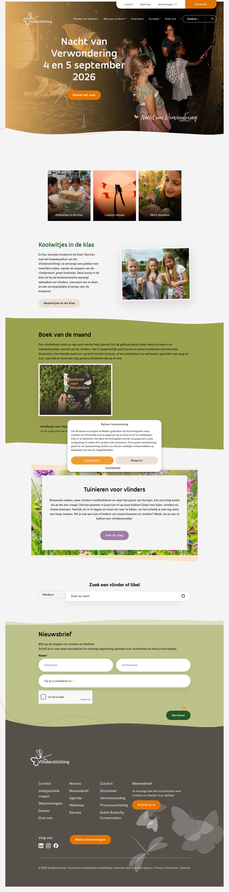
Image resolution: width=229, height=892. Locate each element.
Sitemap (185, 867)
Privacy (159, 867)
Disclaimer (172, 867)
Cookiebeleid (112, 467)
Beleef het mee (84, 95)
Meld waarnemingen (90, 839)
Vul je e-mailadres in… (59, 681)
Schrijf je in (146, 805)
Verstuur (178, 715)
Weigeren (137, 460)
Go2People (105, 867)
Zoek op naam (80, 596)
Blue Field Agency (142, 867)
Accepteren (92, 460)
